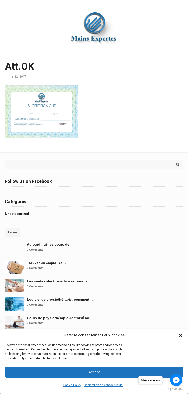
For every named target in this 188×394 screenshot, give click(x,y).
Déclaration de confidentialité (103, 385)
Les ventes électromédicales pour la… (59, 281)
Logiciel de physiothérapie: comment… (60, 299)
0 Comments (35, 249)
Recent (12, 232)
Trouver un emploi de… (46, 263)
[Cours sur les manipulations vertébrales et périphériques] (94, 50)
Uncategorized (17, 213)
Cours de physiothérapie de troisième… (60, 318)
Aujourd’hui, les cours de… (50, 244)
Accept (94, 372)
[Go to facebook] (176, 380)
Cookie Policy (72, 385)
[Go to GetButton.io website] (176, 389)
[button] (180, 335)
